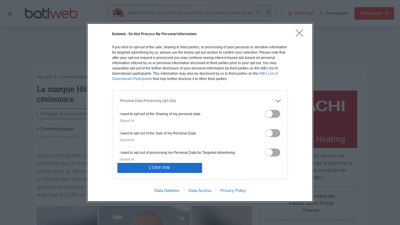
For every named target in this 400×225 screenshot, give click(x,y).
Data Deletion (167, 190)
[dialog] (200, 112)
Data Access (200, 190)
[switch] (272, 114)
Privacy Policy (233, 190)
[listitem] (200, 101)
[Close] (301, 34)
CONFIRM (159, 168)
